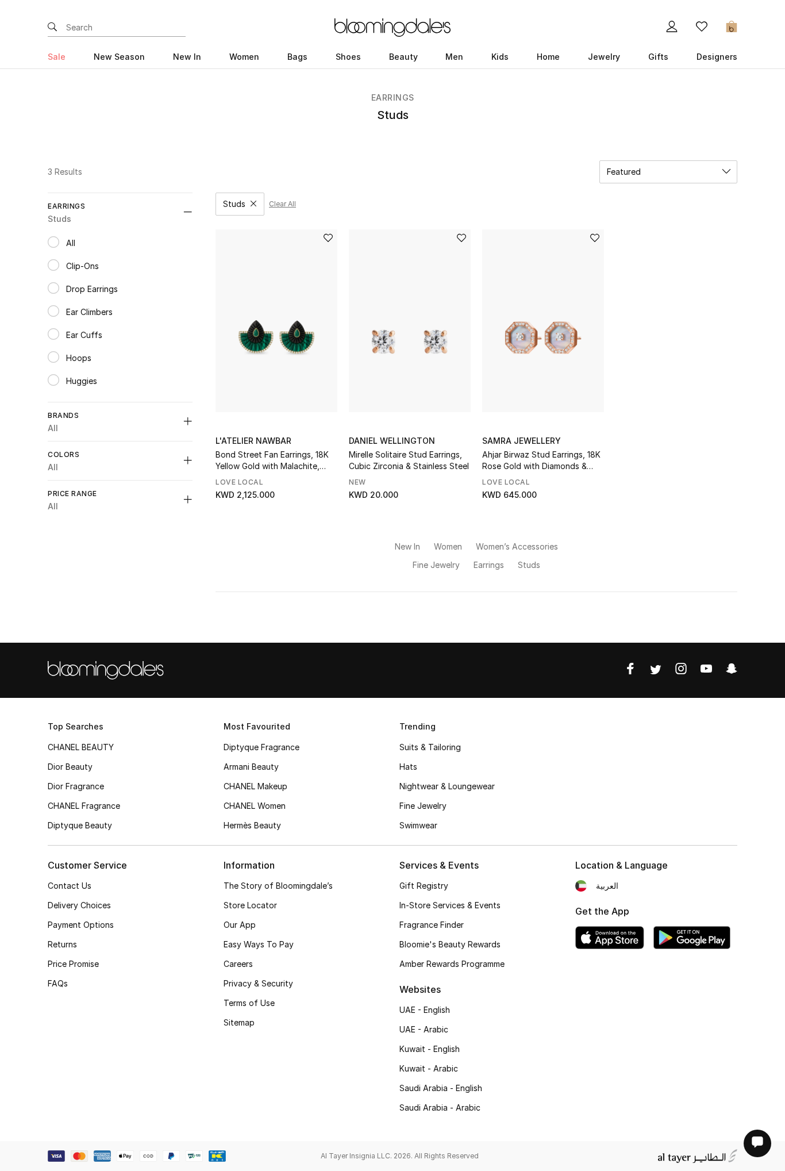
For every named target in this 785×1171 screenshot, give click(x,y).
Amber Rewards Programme (452, 964)
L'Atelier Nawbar (253, 441)
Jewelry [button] (604, 57)
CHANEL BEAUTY (81, 747)
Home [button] (548, 57)
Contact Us (69, 885)
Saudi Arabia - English (440, 1088)
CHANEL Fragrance (84, 806)
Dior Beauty (70, 766)
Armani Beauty (251, 766)
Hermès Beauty (252, 825)
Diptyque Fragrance (261, 747)
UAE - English (424, 1010)
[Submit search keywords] (52, 27)
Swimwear (418, 825)
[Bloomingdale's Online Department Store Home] (392, 26)
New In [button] (187, 57)
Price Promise (73, 964)
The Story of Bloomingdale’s (278, 885)
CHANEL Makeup (255, 786)
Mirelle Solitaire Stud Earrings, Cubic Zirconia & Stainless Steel (409, 460)
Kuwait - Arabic (428, 1068)
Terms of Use (249, 1003)
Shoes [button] (348, 57)
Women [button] (244, 57)
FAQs (58, 983)
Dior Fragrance (76, 786)
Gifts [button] (658, 57)
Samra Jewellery (521, 441)
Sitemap (239, 1022)
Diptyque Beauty (80, 825)
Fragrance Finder (431, 925)
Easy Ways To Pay (259, 944)
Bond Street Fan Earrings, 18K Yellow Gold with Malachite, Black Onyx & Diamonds (272, 461)
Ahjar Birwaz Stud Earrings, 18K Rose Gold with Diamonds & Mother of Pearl (541, 461)
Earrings (392, 97)
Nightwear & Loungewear (447, 786)
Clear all (282, 203)
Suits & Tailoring (430, 747)
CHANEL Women (255, 806)
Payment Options (81, 925)
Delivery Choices (79, 905)
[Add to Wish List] (328, 238)
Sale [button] (57, 57)
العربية (607, 885)
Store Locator (250, 905)
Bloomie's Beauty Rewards (450, 944)
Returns (62, 944)
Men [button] (454, 57)
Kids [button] (500, 57)
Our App (240, 925)
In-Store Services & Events (450, 905)
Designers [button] (717, 57)
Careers (238, 964)
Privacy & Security (258, 983)
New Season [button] (119, 57)
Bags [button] (297, 57)
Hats (408, 766)
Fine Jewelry (423, 806)
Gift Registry (423, 885)
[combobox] (668, 171)
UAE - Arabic (423, 1029)
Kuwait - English (429, 1049)
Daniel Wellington (392, 441)
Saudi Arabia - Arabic (439, 1107)
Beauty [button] (403, 57)
